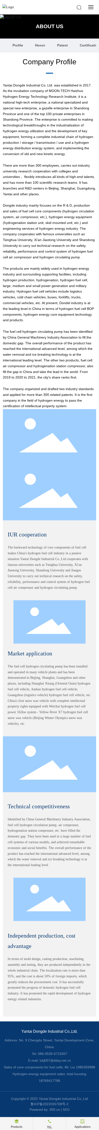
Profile (17, 45)
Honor (40, 45)
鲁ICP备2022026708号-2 (49, 1104)
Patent (62, 45)
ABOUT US (49, 26)
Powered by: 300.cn (45, 1109)
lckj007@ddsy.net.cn (55, 1060)
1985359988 (85, 1067)
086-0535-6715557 (52, 1054)
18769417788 (49, 1081)
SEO (66, 1109)
